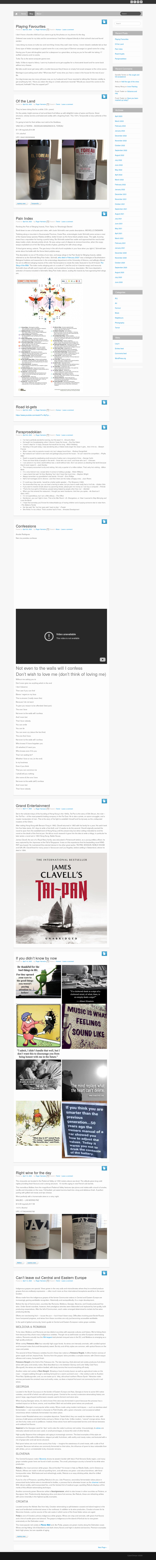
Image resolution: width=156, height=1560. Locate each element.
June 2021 (119, 223)
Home (23, 13)
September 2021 (121, 209)
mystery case (21, 203)
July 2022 (118, 160)
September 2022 (121, 150)
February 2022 (120, 184)
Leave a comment (68, 30)
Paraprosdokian (29, 431)
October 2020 (120, 263)
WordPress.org (120, 358)
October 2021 (120, 204)
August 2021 (119, 214)
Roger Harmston (41, 30)
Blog (31, 13)
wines (98, 1428)
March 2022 (119, 179)
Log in (117, 343)
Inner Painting (132, 86)
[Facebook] (135, 2)
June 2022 (119, 165)
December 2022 (121, 136)
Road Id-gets (26, 406)
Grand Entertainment (33, 805)
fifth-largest (47, 1337)
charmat (95, 1482)
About (39, 13)
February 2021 (120, 243)
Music (58, 529)
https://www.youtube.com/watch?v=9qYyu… (33, 415)
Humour (58, 30)
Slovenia (42, 1458)
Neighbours (119, 318)
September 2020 (121, 267)
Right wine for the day (33, 1172)
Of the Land (25, 100)
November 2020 (121, 258)
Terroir (58, 104)
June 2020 (119, 282)
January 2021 (120, 248)
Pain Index (24, 218)
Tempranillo (35, 203)
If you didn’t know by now (36, 958)
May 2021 (118, 228)
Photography (119, 323)
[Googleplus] (131, 2)
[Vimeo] (138, 2)
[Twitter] (141, 2)
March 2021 (119, 238)
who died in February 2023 (68, 257)
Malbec (19, 1263)
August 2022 (119, 155)
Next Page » (102, 1547)
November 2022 (121, 140)
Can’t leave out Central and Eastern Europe (51, 1277)
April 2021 (118, 233)
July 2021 (118, 218)
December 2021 (121, 194)
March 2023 (119, 121)
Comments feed (121, 353)
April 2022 (118, 175)
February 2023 (120, 126)
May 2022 (118, 170)
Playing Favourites (31, 26)
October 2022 (120, 145)
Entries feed (119, 348)
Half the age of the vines (130, 81)
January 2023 (120, 131)
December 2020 (121, 253)
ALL (116, 298)
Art (116, 303)
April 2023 (118, 116)
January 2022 (120, 189)
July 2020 (118, 277)
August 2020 (119, 272)
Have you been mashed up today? (126, 99)
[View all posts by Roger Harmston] (48, 30)
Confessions (26, 525)
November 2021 (121, 199)
